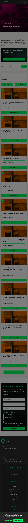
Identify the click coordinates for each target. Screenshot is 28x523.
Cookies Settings (8, 520)
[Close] (25, 514)
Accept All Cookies (18, 520)
